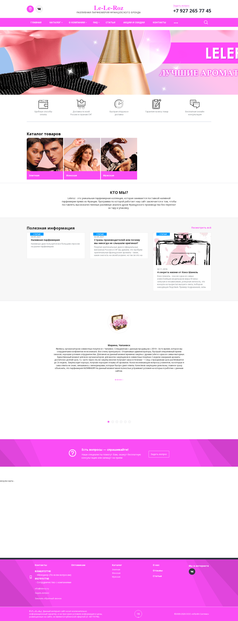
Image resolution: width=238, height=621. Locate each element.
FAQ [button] (95, 22)
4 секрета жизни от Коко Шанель (177, 272)
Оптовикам (78, 565)
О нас (156, 565)
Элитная (116, 569)
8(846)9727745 (43, 571)
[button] (176, 22)
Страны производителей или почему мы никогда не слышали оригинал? (117, 241)
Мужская (116, 576)
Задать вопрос (159, 454)
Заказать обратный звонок (48, 598)
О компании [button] (77, 22)
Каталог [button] (55, 22)
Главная (36, 22)
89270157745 (42, 578)
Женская (116, 573)
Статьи (110, 22)
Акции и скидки (134, 22)
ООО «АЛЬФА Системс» (197, 614)
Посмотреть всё (201, 227)
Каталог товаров (44, 133)
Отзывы (158, 570)
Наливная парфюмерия (45, 239)
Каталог (117, 565)
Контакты (159, 22)
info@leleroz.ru (42, 588)
